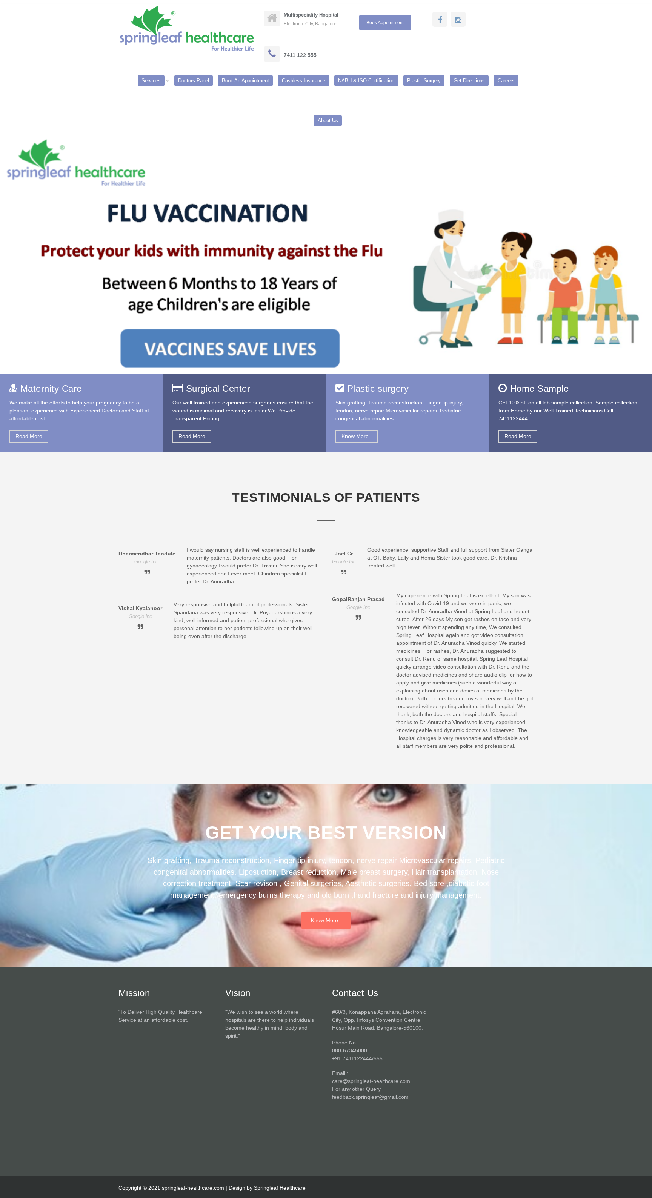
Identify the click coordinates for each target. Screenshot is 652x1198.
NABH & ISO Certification (366, 80)
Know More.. (356, 436)
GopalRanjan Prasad (358, 599)
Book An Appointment (245, 80)
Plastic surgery (378, 388)
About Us (328, 120)
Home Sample (539, 388)
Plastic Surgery (424, 80)
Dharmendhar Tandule (146, 554)
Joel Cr (344, 554)
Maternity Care (51, 388)
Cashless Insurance (303, 80)
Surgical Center (218, 388)
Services (151, 80)
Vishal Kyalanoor (140, 608)
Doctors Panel (193, 80)
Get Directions (469, 80)
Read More (28, 436)
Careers (506, 80)
